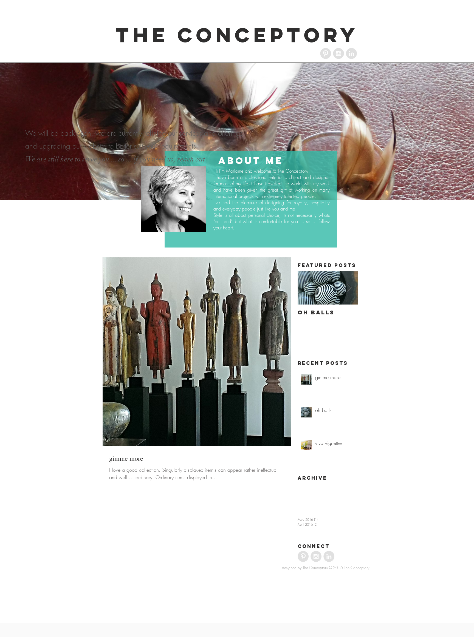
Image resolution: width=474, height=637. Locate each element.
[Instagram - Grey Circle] (338, 53)
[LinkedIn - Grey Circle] (351, 53)
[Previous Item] (306, 288)
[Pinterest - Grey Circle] (325, 53)
